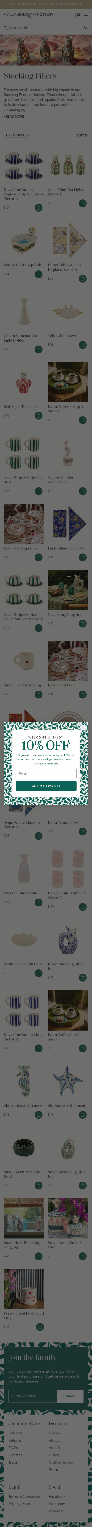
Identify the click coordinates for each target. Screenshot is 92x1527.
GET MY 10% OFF (46, 786)
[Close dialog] (83, 727)
